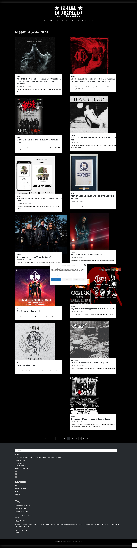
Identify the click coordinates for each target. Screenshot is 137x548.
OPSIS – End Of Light (26, 365)
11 (76, 438)
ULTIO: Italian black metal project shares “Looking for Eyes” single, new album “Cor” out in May (93, 80)
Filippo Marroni (82, 365)
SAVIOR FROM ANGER (26, 505)
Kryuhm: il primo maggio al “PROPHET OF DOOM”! (93, 309)
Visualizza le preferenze (79, 279)
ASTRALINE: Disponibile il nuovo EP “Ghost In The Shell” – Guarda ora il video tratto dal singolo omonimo (39, 81)
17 (91, 438)
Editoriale (17, 485)
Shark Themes (71, 541)
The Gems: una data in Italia (29, 311)
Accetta (56, 279)
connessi (19, 463)
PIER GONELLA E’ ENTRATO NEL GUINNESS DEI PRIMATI (92, 197)
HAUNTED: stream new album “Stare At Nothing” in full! (93, 138)
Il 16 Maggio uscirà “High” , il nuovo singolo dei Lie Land (39, 199)
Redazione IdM (28, 86)
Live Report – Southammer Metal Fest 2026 (25, 515)
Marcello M (27, 368)
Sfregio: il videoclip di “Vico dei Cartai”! (34, 257)
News (67, 20)
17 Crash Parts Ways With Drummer (86, 254)
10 (72, 438)
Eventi (84, 20)
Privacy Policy (65, 282)
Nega (67, 279)
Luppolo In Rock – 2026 (21, 530)
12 (80, 438)
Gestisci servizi (55, 275)
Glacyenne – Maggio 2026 (21, 511)
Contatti (91, 20)
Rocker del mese (19, 497)
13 (83, 438)
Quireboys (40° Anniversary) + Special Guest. (90, 419)
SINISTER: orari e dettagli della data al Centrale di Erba (38, 141)
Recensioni (75, 20)
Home (45, 20)
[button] (85, 265)
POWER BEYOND (18, 505)
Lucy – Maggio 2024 (20, 520)
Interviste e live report (56, 20)
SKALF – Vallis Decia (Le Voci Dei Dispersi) (89, 363)
